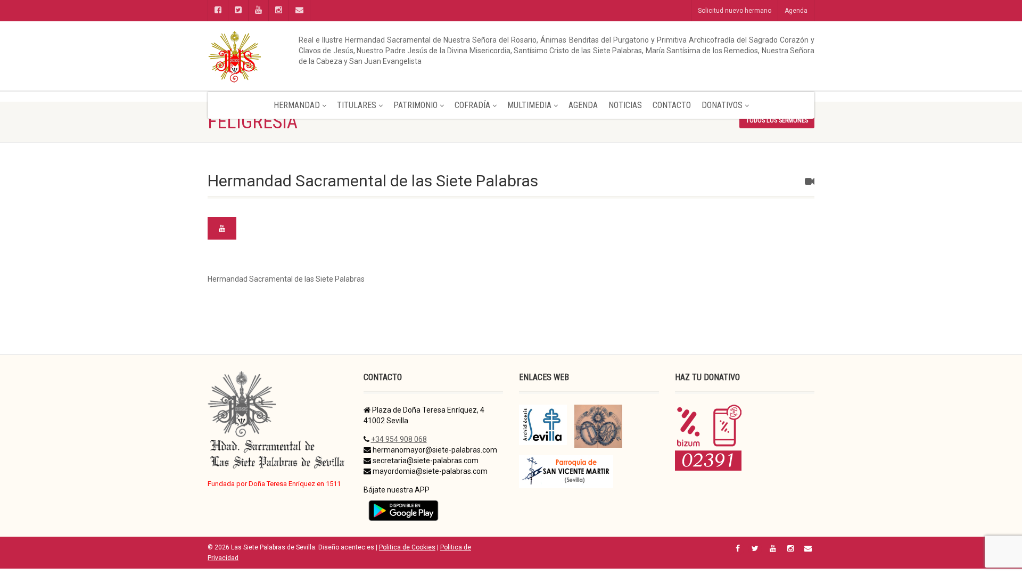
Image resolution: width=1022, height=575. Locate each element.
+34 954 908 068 (399, 439)
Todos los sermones (777, 120)
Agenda (796, 10)
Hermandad (297, 105)
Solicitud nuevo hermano (734, 10)
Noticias (625, 105)
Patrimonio (415, 105)
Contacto (672, 105)
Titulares (356, 105)
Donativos (722, 105)
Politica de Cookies (407, 547)
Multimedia (529, 105)
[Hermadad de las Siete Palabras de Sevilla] (303, 56)
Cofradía (472, 105)
